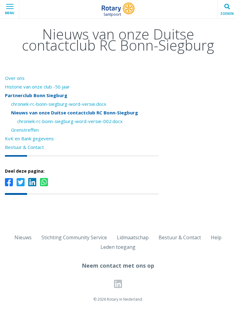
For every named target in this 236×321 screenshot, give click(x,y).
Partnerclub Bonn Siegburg (36, 95)
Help (216, 237)
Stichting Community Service (74, 237)
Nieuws (23, 237)
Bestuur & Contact (24, 147)
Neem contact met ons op (118, 265)
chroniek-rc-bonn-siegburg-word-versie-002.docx (70, 121)
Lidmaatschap (133, 237)
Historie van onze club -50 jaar (37, 87)
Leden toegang (118, 247)
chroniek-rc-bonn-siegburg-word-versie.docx (58, 104)
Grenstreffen (25, 130)
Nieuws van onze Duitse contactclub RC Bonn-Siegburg (74, 112)
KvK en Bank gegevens (29, 138)
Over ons (15, 78)
